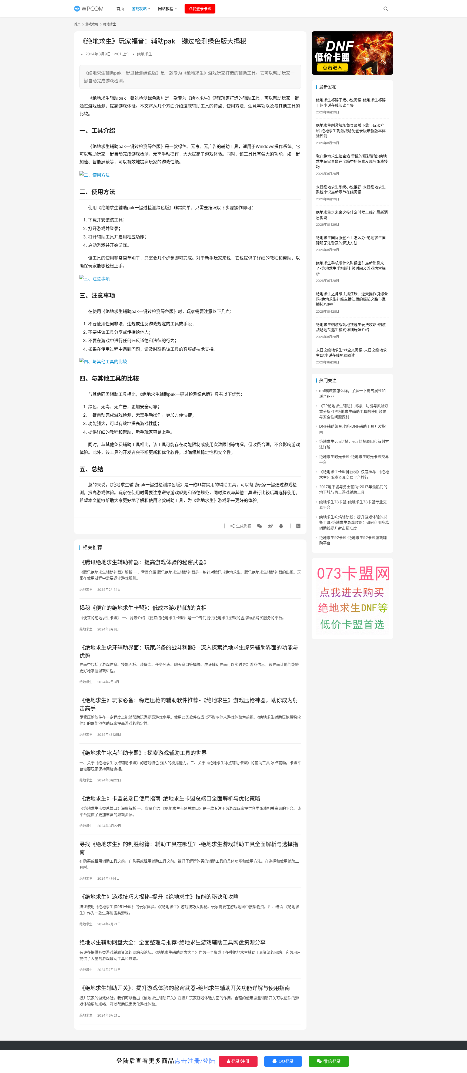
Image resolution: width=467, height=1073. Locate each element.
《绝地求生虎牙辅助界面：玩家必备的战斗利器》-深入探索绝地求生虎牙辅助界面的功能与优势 (188, 652)
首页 (120, 8)
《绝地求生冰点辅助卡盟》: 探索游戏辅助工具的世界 (143, 753)
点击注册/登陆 (195, 1060)
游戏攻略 (139, 8)
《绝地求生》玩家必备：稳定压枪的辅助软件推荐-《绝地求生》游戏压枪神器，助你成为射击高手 (188, 704)
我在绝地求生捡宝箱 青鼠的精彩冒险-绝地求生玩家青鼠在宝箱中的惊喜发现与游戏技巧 (352, 161)
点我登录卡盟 (200, 8)
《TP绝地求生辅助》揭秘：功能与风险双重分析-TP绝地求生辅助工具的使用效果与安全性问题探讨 (353, 411)
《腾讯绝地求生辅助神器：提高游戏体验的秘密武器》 (144, 562)
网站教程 (165, 8)
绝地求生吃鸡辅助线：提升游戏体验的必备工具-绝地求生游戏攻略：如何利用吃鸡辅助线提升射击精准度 (354, 522)
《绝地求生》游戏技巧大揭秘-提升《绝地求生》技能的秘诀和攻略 (159, 897)
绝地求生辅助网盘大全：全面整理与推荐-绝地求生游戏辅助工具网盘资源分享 (172, 942)
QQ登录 (286, 1061)
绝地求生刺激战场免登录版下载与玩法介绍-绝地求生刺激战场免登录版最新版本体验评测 (351, 130)
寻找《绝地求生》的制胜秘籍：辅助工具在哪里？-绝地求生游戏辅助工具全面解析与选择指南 (188, 848)
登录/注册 (239, 1061)
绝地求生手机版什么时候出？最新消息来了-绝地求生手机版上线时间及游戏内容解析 (351, 268)
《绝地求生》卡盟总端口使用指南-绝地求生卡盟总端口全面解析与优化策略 (169, 798)
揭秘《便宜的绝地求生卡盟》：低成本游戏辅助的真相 (142, 608)
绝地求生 (144, 54)
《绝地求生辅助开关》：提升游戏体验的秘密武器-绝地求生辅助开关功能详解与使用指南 (184, 988)
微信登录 (331, 1061)
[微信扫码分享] (259, 526)
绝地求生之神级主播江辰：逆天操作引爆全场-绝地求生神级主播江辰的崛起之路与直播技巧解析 (352, 298)
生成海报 (243, 526)
